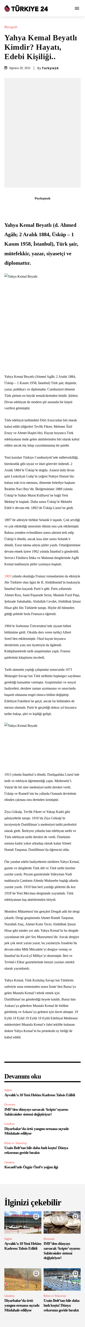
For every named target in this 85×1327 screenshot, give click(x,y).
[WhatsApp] (47, 208)
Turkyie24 (50, 68)
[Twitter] (27, 208)
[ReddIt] (57, 208)
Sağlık (8, 1090)
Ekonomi (9, 1104)
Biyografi (10, 27)
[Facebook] (17, 208)
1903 (7, 576)
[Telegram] (67, 208)
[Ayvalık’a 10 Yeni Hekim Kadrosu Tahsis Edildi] (22, 1222)
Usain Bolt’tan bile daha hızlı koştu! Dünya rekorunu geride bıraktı (36, 1150)
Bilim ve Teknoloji (15, 1143)
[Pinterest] (37, 208)
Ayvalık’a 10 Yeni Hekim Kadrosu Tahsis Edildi (39, 1095)
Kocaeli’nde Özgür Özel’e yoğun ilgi (31, 1167)
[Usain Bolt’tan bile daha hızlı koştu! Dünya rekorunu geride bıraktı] (62, 1279)
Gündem (9, 1123)
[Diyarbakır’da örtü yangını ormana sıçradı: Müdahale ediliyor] (22, 1279)
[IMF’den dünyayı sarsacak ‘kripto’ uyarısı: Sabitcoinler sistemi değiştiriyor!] (62, 1222)
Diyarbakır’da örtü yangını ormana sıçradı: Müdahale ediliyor (22, 1305)
